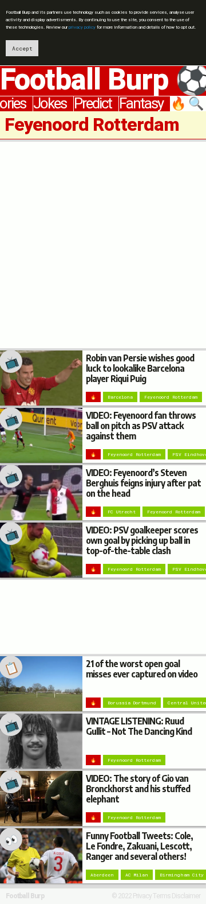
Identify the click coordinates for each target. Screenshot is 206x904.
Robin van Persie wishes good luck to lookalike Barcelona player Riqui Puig (140, 368)
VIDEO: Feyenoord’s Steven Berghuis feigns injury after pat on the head (143, 482)
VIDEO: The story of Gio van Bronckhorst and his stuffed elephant (138, 788)
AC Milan (136, 875)
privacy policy (82, 27)
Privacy (142, 896)
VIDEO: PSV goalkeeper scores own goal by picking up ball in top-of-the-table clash (142, 540)
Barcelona (120, 397)
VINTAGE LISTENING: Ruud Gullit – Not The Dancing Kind (139, 726)
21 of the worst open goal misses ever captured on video (141, 668)
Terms (162, 896)
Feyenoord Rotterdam (170, 397)
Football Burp (25, 896)
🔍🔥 (188, 104)
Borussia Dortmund (132, 703)
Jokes (49, 103)
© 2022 (122, 896)
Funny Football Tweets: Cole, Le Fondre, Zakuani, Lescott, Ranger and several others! (139, 846)
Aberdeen (102, 875)
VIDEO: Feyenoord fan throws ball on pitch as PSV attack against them (141, 425)
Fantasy (141, 103)
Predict (93, 103)
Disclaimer (186, 896)
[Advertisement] (103, 245)
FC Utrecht (122, 512)
